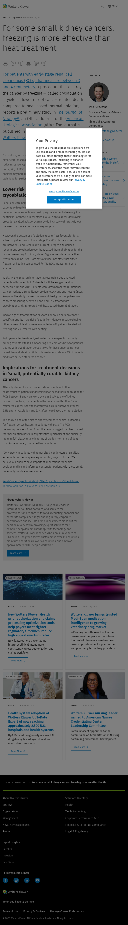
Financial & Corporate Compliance (85, 824)
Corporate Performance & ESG (83, 818)
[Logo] (18, 6)
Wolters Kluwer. (17, 137)
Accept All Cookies (64, 199)
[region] (64, 168)
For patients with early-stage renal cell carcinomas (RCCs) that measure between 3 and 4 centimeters (41, 80)
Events (6, 831)
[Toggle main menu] (122, 6)
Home (6, 782)
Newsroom (20, 782)
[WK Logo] (15, 892)
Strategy (7, 804)
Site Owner (9, 862)
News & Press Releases (16, 824)
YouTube (37, 880)
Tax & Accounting (75, 811)
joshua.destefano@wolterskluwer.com (105, 133)
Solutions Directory (76, 798)
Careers (7, 848)
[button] (5, 63)
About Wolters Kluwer (15, 798)
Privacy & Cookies (34, 911)
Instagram (16, 880)
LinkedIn (27, 880)
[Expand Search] (102, 6)
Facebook (5, 880)
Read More (16, 660)
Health (69, 804)
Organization (10, 811)
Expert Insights (11, 842)
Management (10, 818)
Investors (8, 855)
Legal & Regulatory (76, 831)
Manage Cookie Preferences (64, 191)
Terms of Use (10, 911)
